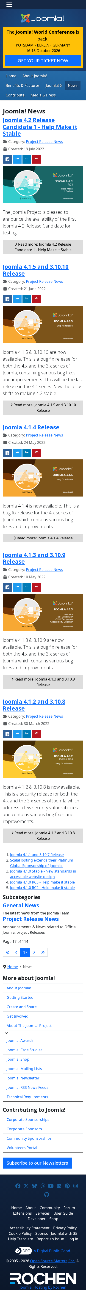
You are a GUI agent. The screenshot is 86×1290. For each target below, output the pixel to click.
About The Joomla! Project (29, 1025)
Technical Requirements (27, 1096)
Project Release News (44, 141)
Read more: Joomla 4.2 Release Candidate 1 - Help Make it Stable (43, 247)
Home (11, 75)
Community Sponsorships (29, 1138)
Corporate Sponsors (24, 1128)
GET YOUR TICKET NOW (43, 61)
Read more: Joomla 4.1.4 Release (44, 538)
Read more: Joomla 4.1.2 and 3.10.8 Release (44, 835)
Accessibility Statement (30, 1227)
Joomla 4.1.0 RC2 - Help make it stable (42, 887)
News (73, 85)
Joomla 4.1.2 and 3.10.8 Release (34, 705)
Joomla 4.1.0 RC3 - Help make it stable (42, 882)
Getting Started (20, 997)
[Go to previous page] (16, 952)
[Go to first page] (7, 952)
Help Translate (20, 1238)
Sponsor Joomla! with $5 (56, 1233)
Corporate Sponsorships (28, 1119)
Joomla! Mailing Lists (24, 1068)
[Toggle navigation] (9, 4)
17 (25, 952)
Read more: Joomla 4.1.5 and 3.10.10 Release (44, 407)
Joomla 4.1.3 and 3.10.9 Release (34, 558)
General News (21, 905)
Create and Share (22, 1006)
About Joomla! (34, 75)
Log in (73, 1238)
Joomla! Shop (18, 1059)
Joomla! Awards (20, 1040)
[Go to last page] (43, 952)
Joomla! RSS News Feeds (27, 1087)
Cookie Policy (20, 1233)
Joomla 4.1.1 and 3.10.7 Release (37, 854)
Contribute (15, 95)
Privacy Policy (65, 1227)
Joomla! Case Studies (24, 1049)
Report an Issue (50, 1238)
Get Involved (17, 1016)
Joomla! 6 (54, 85)
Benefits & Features (23, 85)
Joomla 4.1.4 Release (31, 427)
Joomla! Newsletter (23, 1078)
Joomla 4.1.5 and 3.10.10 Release (36, 270)
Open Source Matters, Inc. (52, 1260)
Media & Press (43, 95)
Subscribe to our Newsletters (37, 1163)
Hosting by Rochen (43, 1287)
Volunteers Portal (22, 1147)
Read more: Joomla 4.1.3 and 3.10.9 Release (44, 682)
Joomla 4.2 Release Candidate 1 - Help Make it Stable (40, 126)
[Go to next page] (34, 952)
